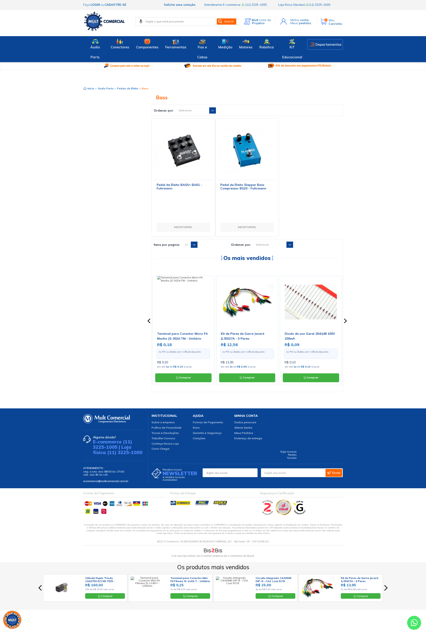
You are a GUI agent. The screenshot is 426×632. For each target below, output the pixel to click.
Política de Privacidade (166, 427)
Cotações (199, 438)
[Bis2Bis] (268, 514)
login (95, 4)
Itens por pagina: (167, 245)
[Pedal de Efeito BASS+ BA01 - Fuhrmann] (183, 150)
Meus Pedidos (243, 433)
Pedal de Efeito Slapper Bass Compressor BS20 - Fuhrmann (243, 187)
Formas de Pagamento (208, 422)
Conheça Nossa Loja (165, 443)
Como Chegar (161, 448)
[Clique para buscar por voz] (140, 21)
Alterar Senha (243, 427)
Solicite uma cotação (179, 4)
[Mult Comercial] (105, 21)
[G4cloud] (284, 514)
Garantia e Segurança (207, 433)
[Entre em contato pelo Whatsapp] (414, 624)
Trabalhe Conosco (163, 438)
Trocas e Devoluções (165, 433)
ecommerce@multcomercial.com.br (105, 481)
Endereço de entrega (248, 438)
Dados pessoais (245, 422)
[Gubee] (300, 514)
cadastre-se (115, 4)
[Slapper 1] (247, 150)
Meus (300, 23)
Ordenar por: (164, 110)
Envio (196, 427)
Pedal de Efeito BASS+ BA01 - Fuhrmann (179, 187)
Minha (299, 20)
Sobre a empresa (163, 422)
